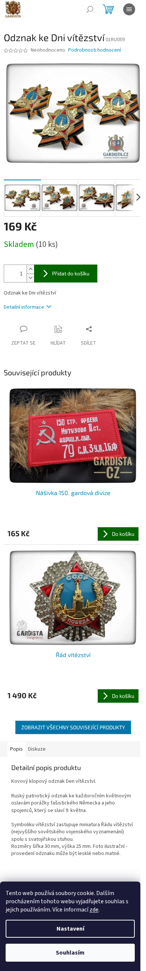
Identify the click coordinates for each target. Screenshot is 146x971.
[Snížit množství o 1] (30, 278)
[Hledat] (89, 9)
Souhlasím (70, 953)
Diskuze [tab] (37, 749)
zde (93, 910)
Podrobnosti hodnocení (94, 50)
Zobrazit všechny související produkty (73, 727)
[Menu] (129, 9)
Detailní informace (24, 307)
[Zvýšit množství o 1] (30, 269)
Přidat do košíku (70, 273)
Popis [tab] (16, 749)
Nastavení (70, 929)
